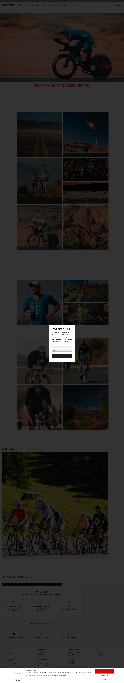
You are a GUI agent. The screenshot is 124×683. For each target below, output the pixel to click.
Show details (29, 679)
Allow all (104, 671)
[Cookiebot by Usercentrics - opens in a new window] (17, 680)
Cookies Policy (62, 675)
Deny (104, 679)
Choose (62, 356)
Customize (103, 675)
